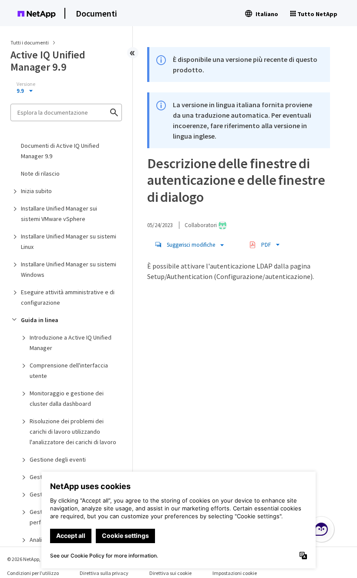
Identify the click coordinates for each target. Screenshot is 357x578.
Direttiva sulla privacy (104, 573)
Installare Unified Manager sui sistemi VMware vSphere (59, 213)
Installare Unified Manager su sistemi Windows (68, 269)
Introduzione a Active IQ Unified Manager (70, 342)
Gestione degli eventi (58, 459)
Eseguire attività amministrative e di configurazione (68, 297)
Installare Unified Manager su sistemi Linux (68, 241)
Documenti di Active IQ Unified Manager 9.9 (60, 151)
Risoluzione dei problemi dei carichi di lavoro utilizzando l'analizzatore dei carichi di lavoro (73, 431)
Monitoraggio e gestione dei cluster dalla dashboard (67, 398)
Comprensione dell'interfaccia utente (69, 370)
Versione (26, 84)
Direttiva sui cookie (170, 573)
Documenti (96, 13)
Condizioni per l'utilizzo (33, 573)
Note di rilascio (40, 173)
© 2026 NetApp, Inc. (28, 559)
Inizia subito (36, 191)
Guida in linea (39, 320)
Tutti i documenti (29, 42)
